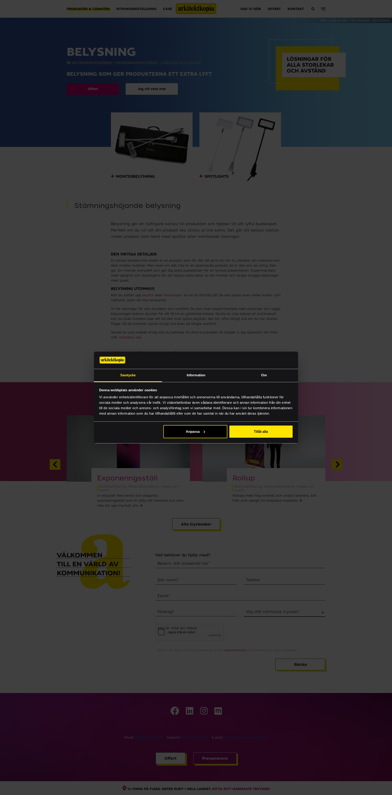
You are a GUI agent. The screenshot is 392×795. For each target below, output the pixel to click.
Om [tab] (264, 375)
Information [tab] (196, 375)
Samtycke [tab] (128, 375)
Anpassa (193, 431)
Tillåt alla (261, 431)
